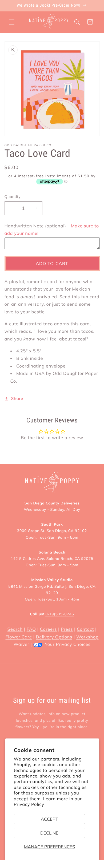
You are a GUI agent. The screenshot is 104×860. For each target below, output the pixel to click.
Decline (49, 833)
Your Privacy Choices (67, 644)
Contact (85, 629)
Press (67, 629)
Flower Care (19, 637)
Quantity (13, 196)
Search (15, 629)
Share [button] (17, 398)
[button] (11, 22)
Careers (48, 629)
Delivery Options (54, 637)
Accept (49, 819)
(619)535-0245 (59, 614)
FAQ (31, 629)
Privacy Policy (29, 804)
